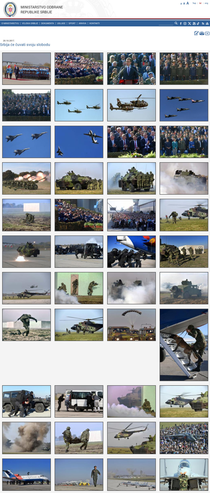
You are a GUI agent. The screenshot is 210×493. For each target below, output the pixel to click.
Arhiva (82, 23)
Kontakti (94, 23)
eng (206, 3)
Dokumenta (47, 23)
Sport (72, 23)
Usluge (61, 23)
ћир (194, 3)
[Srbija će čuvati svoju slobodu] (26, 68)
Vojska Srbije (30, 23)
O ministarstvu (10, 23)
